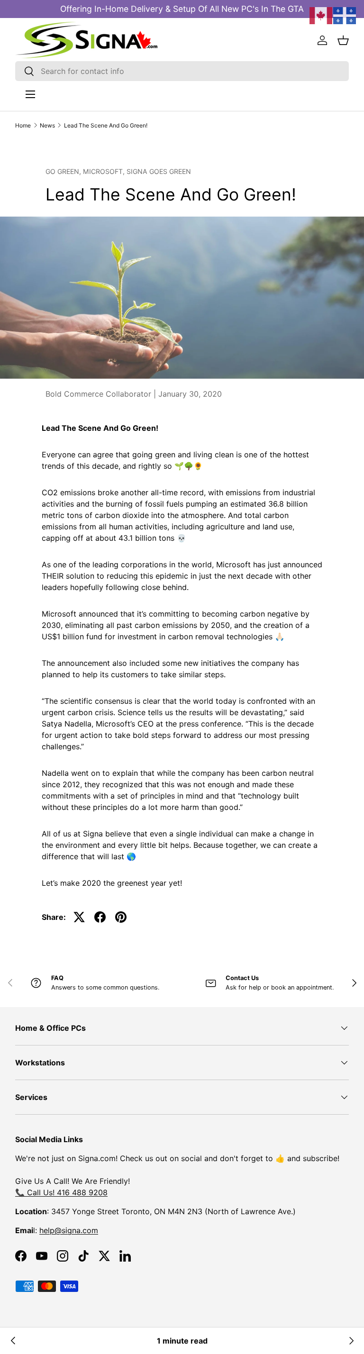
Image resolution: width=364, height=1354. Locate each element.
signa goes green (159, 171)
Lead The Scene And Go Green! (105, 125)
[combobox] (182, 71)
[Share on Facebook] (100, 917)
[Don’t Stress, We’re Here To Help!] (350, 1340)
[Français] (345, 14)
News (47, 125)
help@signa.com (68, 1230)
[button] (343, 40)
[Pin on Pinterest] (120, 917)
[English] (321, 14)
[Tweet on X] (79, 917)
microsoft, (105, 171)
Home (23, 125)
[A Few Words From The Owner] (13, 1340)
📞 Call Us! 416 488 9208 (61, 1192)
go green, (64, 171)
